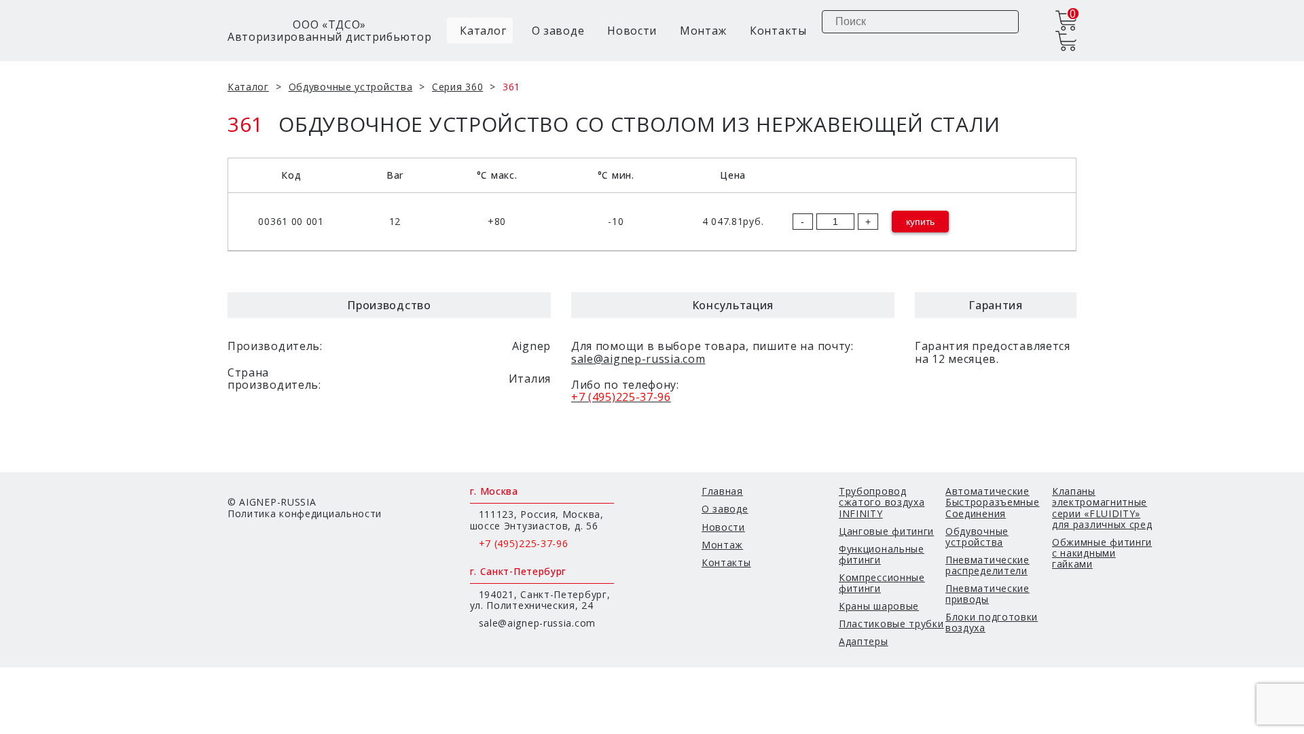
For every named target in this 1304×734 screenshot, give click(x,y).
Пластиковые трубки (891, 623)
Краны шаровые (879, 605)
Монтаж (703, 30)
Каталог (482, 30)
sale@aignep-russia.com (638, 358)
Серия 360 (457, 86)
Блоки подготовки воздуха (991, 622)
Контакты (778, 30)
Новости (632, 30)
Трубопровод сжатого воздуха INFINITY (882, 502)
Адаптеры (863, 641)
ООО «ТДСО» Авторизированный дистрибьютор (329, 30)
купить (920, 221)
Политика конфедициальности (305, 513)
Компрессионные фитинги (882, 583)
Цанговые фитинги (886, 531)
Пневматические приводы (987, 594)
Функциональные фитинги (881, 554)
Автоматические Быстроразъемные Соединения (992, 502)
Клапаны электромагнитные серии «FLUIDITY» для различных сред (1102, 507)
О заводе (558, 30)
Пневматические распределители (987, 565)
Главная (722, 491)
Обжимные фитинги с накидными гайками (1102, 553)
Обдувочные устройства (351, 86)
